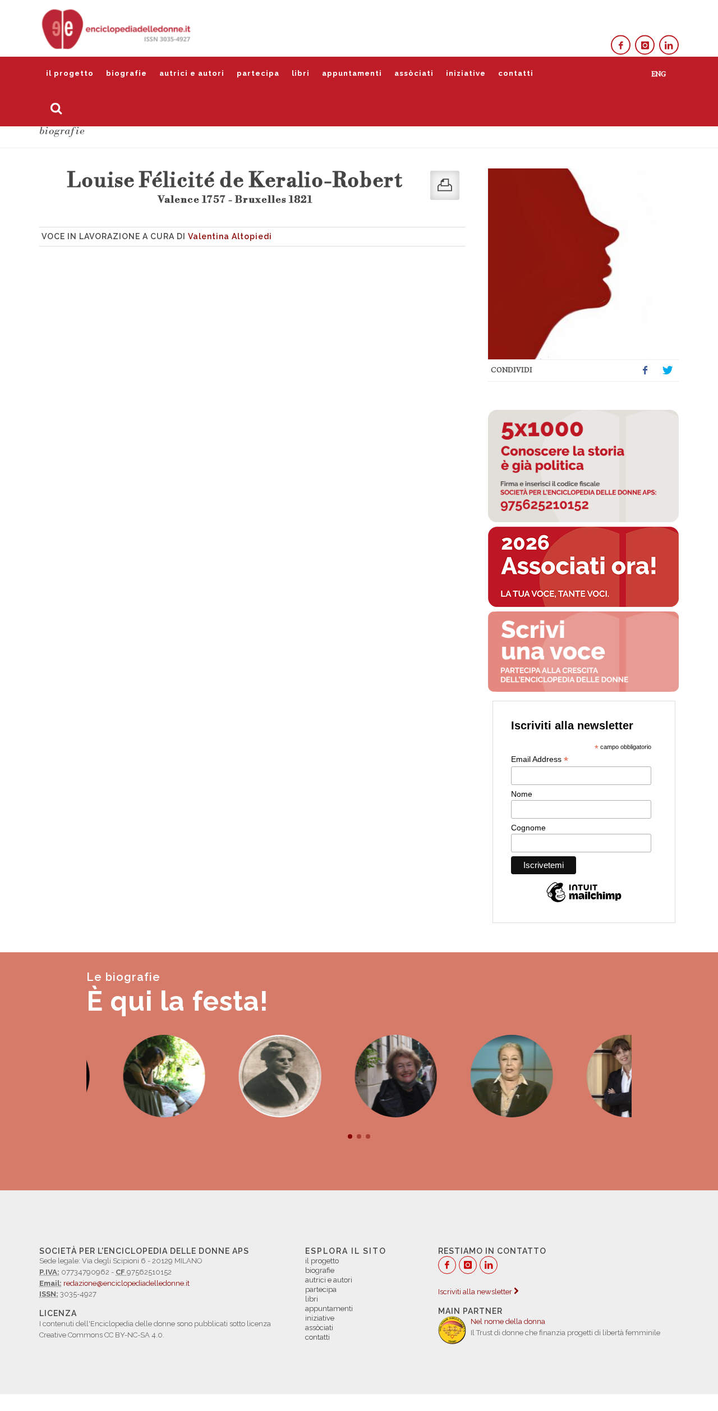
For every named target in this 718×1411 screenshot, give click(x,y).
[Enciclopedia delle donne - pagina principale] (117, 28)
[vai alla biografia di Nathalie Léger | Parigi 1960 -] (591, 1076)
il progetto (70, 73)
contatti (515, 73)
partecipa (258, 73)
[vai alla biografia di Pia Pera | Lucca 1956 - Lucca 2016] (127, 1076)
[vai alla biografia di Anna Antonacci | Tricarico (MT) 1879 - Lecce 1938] (243, 1076)
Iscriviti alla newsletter (476, 1291)
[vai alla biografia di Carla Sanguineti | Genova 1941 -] (359, 1076)
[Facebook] (620, 45)
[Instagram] (645, 45)
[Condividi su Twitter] (667, 370)
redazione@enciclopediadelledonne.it (126, 1283)
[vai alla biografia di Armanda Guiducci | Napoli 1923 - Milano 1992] (475, 1076)
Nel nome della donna (508, 1321)
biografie (126, 73)
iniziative (466, 73)
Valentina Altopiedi (230, 236)
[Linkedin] (669, 45)
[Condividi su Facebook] (645, 370)
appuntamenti (352, 73)
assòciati (414, 73)
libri (301, 73)
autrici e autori (191, 73)
